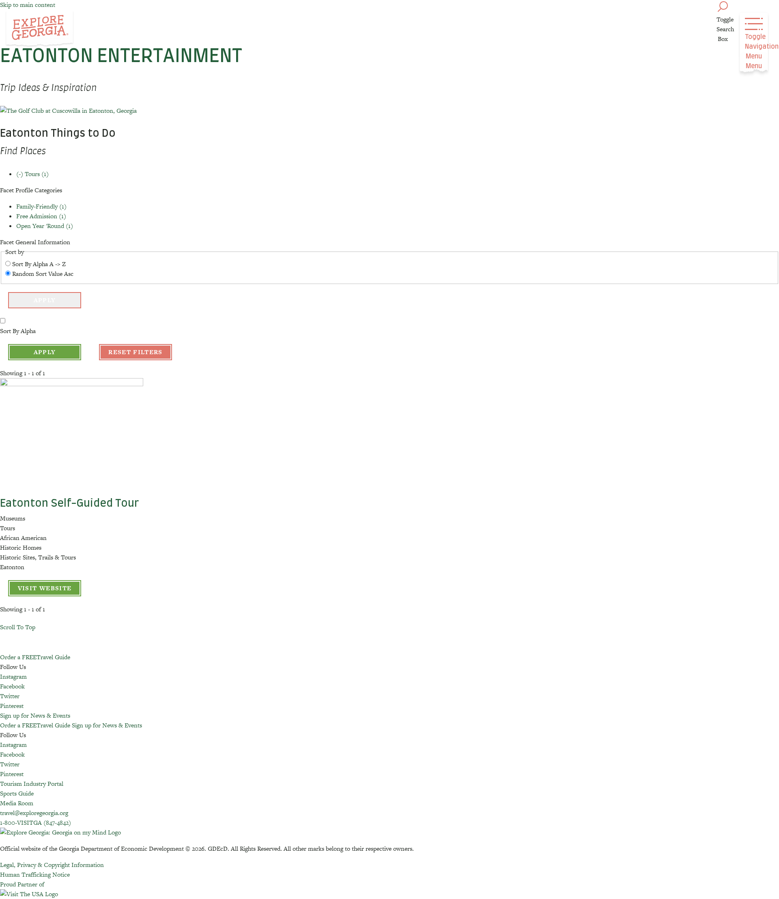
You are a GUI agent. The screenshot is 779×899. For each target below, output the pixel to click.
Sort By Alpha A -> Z (39, 264)
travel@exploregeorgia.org (34, 813)
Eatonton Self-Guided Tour (69, 503)
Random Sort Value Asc (42, 273)
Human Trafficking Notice (35, 874)
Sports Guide (17, 793)
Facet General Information (35, 242)
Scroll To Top (17, 627)
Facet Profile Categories (31, 190)
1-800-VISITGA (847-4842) (35, 822)
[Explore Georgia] (39, 29)
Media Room (16, 803)
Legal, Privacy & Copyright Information (52, 864)
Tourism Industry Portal (31, 783)
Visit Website (45, 588)
